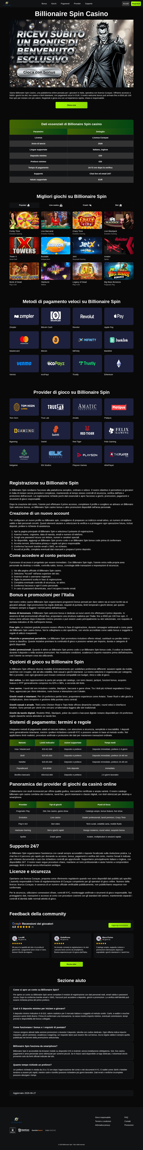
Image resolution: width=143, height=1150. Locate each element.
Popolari (22, 205)
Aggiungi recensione (119, 925)
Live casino (54, 205)
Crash (85, 205)
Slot (117, 205)
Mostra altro (71, 964)
